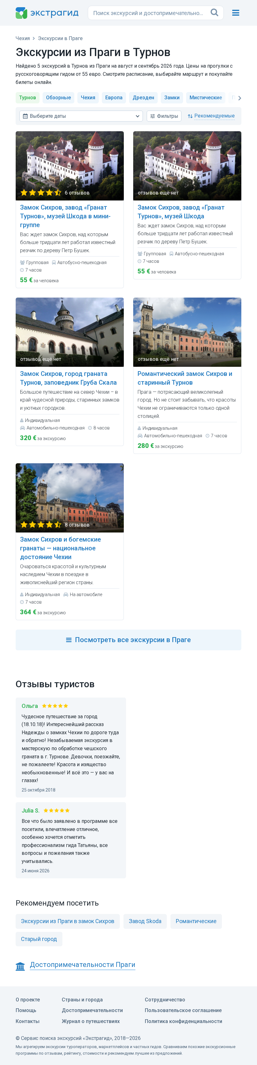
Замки (172, 98)
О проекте (28, 1000)
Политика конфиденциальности (183, 1021)
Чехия (88, 98)
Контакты (27, 1021)
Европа (114, 98)
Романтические (196, 921)
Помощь (26, 1010)
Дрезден (143, 98)
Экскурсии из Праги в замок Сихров (67, 921)
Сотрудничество (165, 1000)
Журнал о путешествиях (91, 1021)
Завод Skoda (145, 921)
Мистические (206, 98)
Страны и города (82, 1000)
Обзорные (58, 98)
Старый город (39, 939)
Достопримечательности (92, 1010)
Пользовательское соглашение (183, 1010)
